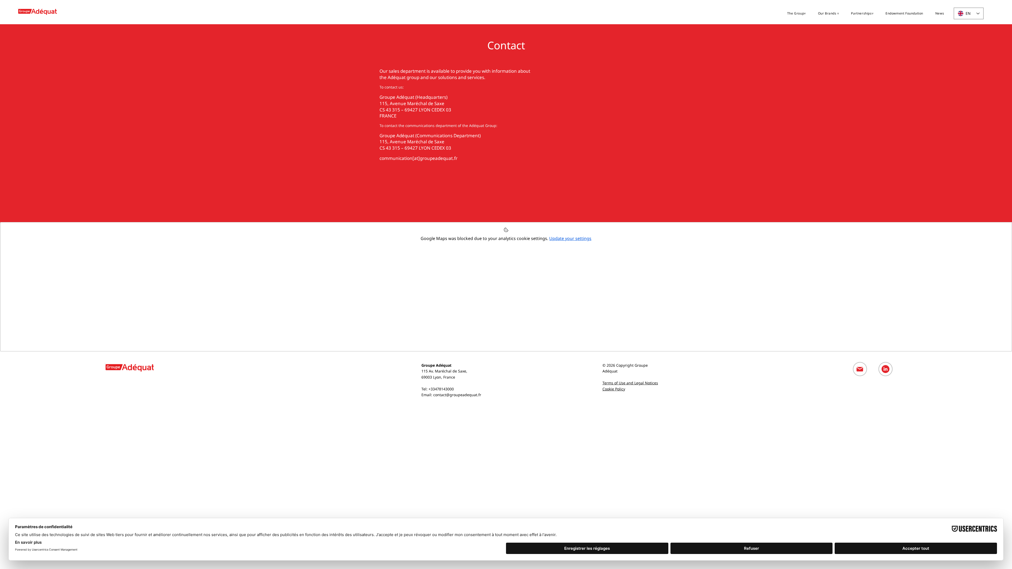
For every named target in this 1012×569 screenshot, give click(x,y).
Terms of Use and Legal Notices (630, 382)
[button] (796, 13)
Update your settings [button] (570, 238)
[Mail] (860, 369)
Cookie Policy (613, 388)
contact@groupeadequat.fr (457, 394)
